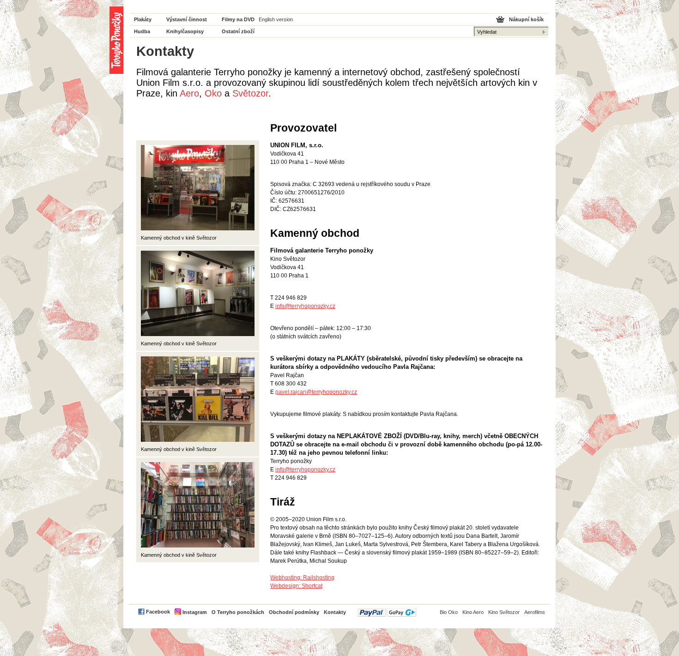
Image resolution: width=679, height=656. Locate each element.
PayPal (387, 612)
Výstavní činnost (186, 19)
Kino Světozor (504, 612)
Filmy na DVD (238, 19)
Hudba (142, 31)
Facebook (158, 611)
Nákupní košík (526, 19)
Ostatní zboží (238, 31)
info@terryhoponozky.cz (305, 306)
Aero (189, 93)
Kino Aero (473, 612)
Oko (213, 93)
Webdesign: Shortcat (296, 586)
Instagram (194, 612)
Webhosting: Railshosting (302, 577)
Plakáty (143, 19)
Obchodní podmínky (294, 612)
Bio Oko (449, 612)
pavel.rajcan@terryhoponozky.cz (316, 392)
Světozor (250, 93)
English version (276, 19)
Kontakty (335, 612)
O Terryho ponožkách (238, 612)
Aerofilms (534, 612)
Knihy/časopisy (185, 31)
